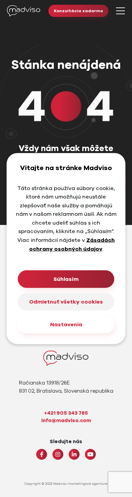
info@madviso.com (66, 420)
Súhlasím (66, 279)
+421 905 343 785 (66, 413)
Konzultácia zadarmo (78, 11)
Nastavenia (66, 324)
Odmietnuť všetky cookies (66, 302)
